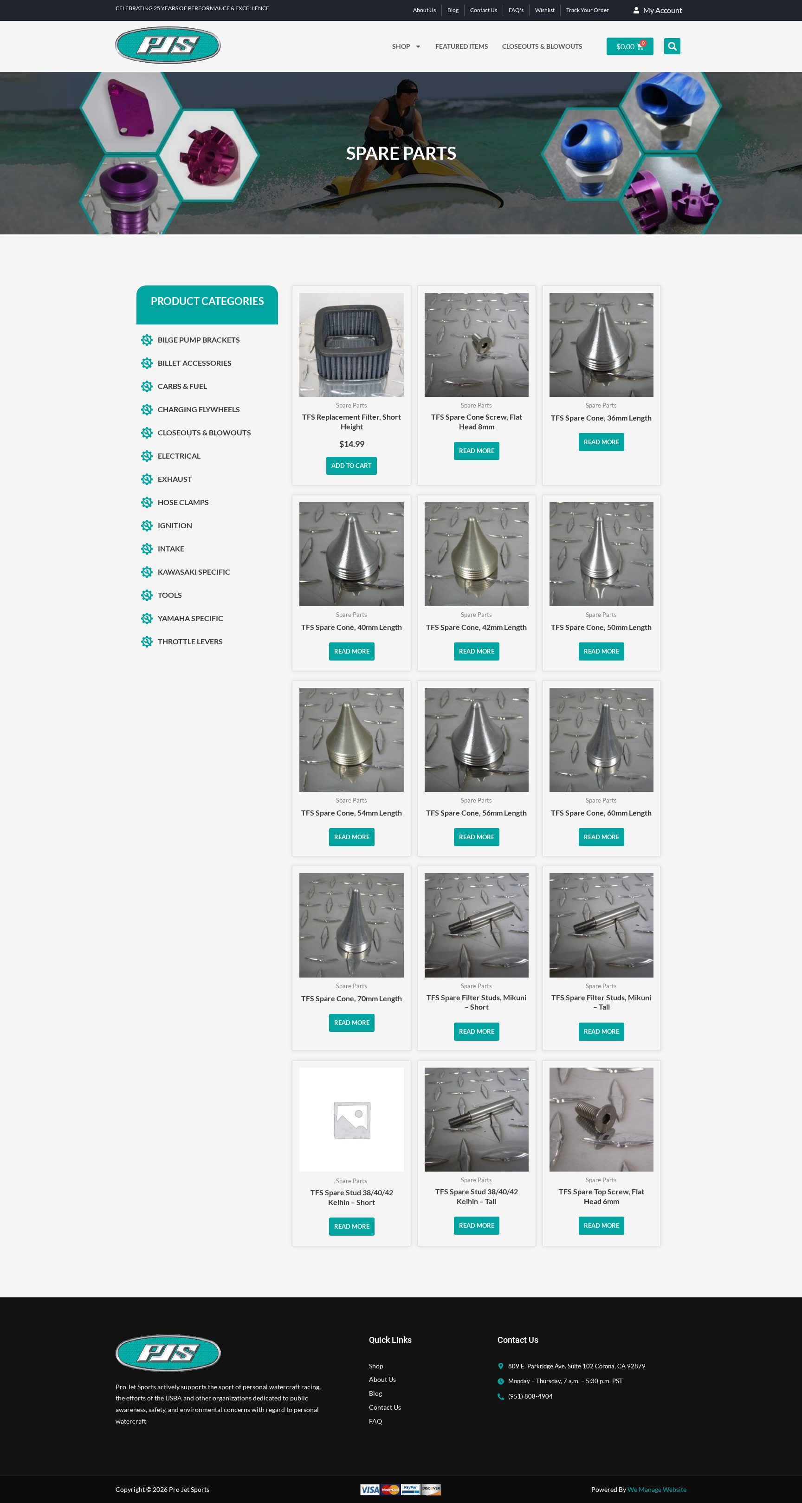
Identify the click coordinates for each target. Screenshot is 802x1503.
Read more (476, 450)
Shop (401, 46)
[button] (672, 46)
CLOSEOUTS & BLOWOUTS (542, 46)
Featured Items (461, 46)
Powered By (638, 1489)
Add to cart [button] (351, 465)
